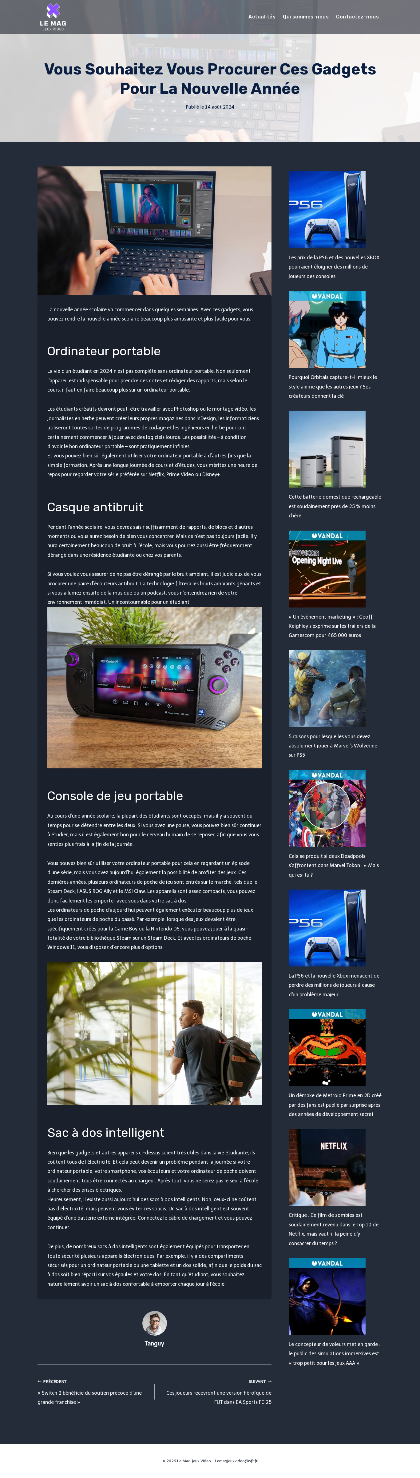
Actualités (261, 17)
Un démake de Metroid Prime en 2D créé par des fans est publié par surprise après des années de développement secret (335, 1105)
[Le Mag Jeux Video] (53, 17)
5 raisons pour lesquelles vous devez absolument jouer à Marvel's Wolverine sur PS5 (333, 746)
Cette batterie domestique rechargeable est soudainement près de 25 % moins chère (335, 506)
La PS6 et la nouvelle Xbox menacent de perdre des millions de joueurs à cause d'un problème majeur (334, 985)
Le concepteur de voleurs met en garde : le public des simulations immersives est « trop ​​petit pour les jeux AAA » (334, 1353)
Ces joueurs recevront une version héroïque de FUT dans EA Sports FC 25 (218, 1392)
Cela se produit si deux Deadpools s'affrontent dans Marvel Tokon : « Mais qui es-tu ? (334, 865)
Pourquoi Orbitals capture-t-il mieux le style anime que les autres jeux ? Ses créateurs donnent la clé (333, 386)
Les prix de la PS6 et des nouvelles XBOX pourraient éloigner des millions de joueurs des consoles (334, 267)
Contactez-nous (357, 17)
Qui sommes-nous (306, 17)
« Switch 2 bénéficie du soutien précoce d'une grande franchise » (90, 1392)
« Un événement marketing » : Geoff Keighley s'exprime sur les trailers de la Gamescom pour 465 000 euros (332, 626)
